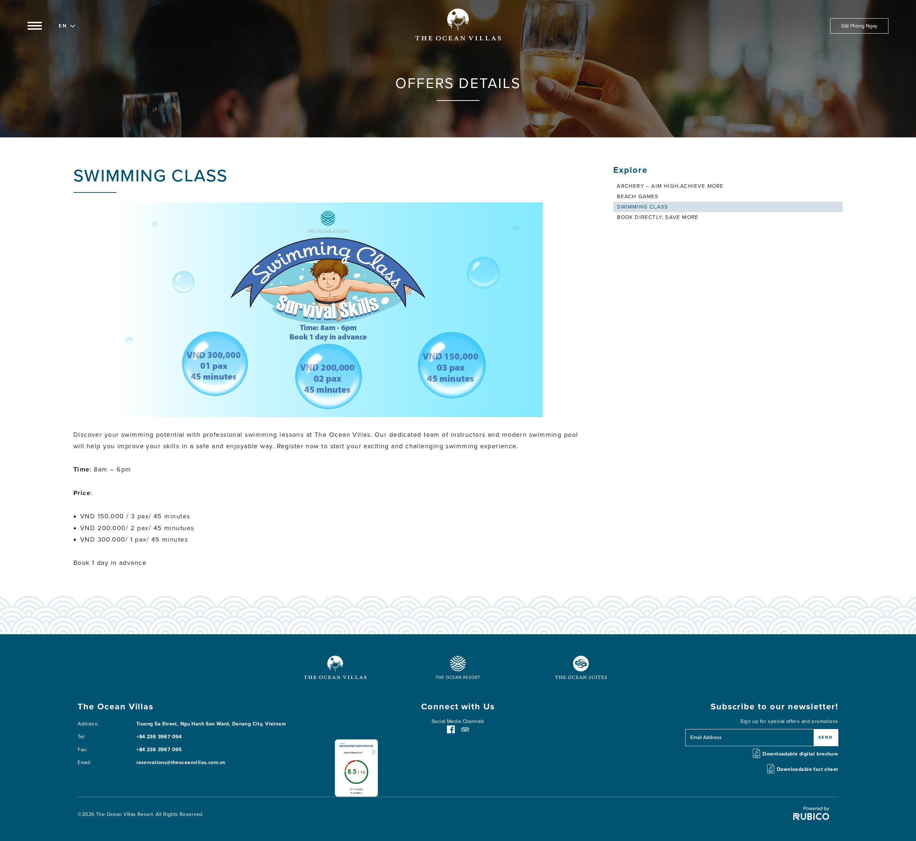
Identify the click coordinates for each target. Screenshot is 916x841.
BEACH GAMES (637, 196)
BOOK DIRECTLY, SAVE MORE (657, 217)
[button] (63, 25)
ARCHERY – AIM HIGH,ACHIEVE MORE (670, 186)
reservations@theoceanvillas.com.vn (180, 762)
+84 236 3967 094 (159, 737)
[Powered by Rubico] (811, 818)
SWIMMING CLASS (642, 207)
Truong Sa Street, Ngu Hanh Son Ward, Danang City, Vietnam (211, 724)
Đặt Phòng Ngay (859, 26)
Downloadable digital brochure (800, 754)
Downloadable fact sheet (807, 769)
